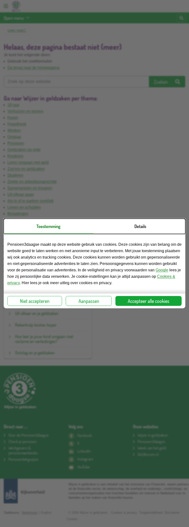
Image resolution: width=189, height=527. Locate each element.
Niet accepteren (34, 301)
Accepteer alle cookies (148, 301)
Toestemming (48, 226)
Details (140, 226)
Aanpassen (89, 301)
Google (162, 270)
